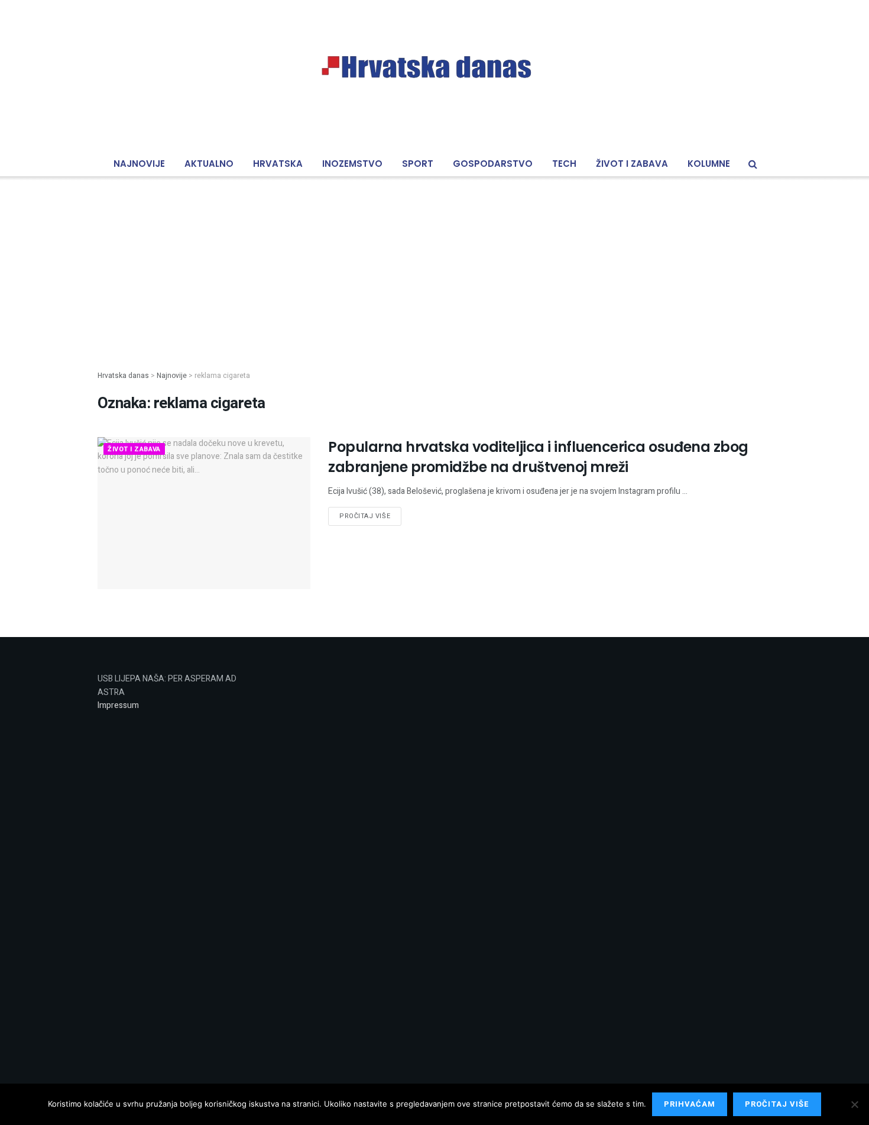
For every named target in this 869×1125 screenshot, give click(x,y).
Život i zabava (632, 163)
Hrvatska (278, 163)
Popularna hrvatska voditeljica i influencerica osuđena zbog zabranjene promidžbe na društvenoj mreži (538, 457)
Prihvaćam (689, 1104)
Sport (417, 163)
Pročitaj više (364, 516)
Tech (564, 163)
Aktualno (209, 163)
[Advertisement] (434, 264)
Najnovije (139, 163)
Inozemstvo (352, 163)
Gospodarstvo (493, 163)
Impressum (118, 705)
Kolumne (709, 163)
